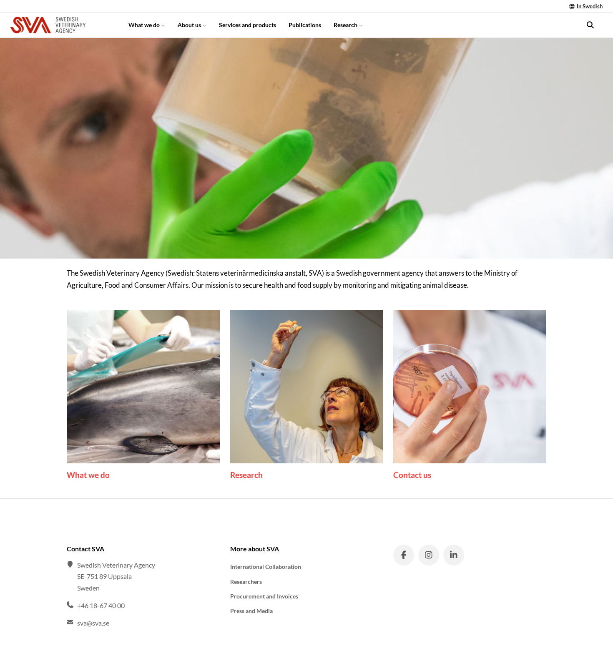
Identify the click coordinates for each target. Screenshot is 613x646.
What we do (144, 24)
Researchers (246, 581)
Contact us (412, 475)
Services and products (247, 24)
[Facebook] (403, 555)
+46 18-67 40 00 (101, 605)
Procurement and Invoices (264, 596)
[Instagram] (428, 555)
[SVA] (62, 25)
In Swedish (589, 6)
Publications (305, 24)
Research (346, 24)
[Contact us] (469, 386)
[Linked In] (453, 555)
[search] (590, 25)
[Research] (306, 386)
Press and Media (251, 610)
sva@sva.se (93, 623)
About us (190, 24)
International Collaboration (265, 566)
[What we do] (143, 386)
